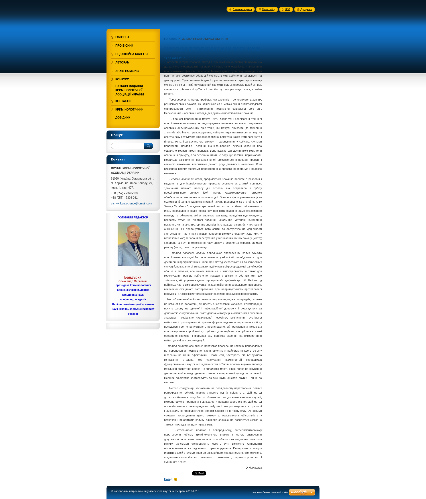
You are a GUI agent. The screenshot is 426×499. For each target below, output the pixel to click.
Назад (168, 479)
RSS (287, 9)
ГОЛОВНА (170, 39)
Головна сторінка (242, 9)
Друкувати (306, 9)
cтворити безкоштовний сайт (269, 492)
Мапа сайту (268, 9)
